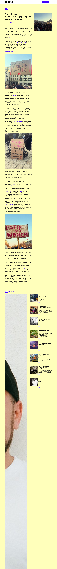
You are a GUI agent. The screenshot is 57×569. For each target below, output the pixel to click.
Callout (24, 268)
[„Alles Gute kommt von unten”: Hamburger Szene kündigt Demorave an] (34, 321)
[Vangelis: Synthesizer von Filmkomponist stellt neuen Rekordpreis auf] (34, 370)
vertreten (13, 35)
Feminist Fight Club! (21, 42)
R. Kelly (13, 184)
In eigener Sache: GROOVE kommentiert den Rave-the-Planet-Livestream (44, 307)
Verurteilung (14, 185)
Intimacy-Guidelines (9, 204)
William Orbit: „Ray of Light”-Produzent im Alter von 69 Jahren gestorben (44, 380)
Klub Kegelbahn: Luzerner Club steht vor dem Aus (45, 295)
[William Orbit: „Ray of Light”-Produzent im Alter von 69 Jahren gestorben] (34, 382)
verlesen (14, 95)
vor (9, 37)
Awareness (7, 205)
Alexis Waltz (6, 22)
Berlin (28, 27)
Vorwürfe (21, 191)
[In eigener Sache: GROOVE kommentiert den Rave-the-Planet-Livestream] (34, 310)
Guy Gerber (17, 264)
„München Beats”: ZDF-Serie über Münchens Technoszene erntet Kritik (44, 343)
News (6, 9)
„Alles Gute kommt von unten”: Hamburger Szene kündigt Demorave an (45, 319)
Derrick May (10, 264)
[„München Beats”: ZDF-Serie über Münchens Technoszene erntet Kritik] (34, 345)
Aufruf (17, 30)
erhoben (14, 33)
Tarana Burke (9, 127)
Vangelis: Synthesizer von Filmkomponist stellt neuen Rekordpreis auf (44, 367)
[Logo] (9, 2)
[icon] (51, 2)
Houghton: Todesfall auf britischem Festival (43, 331)
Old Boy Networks (24, 254)
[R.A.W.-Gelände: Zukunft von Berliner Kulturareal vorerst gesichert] (34, 358)
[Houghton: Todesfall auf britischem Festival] (34, 334)
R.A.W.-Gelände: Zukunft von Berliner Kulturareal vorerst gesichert (44, 356)
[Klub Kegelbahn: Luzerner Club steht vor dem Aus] (34, 298)
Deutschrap (8, 191)
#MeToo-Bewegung (17, 121)
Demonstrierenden (9, 51)
